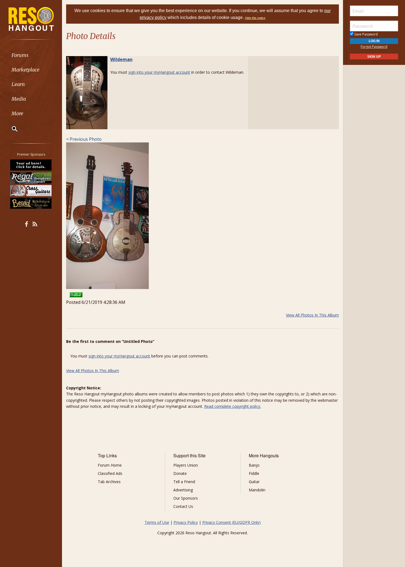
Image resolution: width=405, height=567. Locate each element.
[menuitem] (31, 55)
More (17, 113)
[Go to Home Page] (31, 18)
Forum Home (110, 465)
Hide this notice (255, 18)
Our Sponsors (185, 498)
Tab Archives (109, 481)
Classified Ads (110, 473)
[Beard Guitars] (31, 203)
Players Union (185, 465)
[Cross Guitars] (31, 190)
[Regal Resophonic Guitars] (31, 177)
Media (19, 99)
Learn (18, 84)
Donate (180, 473)
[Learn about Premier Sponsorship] (31, 165)
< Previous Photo (84, 139)
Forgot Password (374, 46)
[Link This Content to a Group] (75, 293)
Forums (20, 55)
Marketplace (25, 70)
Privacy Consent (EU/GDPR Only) (231, 522)
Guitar (254, 481)
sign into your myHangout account (159, 72)
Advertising (183, 489)
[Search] (11, 128)
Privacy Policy (186, 522)
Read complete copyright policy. (232, 406)
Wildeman (121, 59)
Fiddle (254, 473)
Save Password (365, 34)
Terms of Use (157, 522)
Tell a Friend (184, 481)
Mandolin (257, 489)
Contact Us (183, 506)
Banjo (254, 465)
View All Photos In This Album (312, 315)
